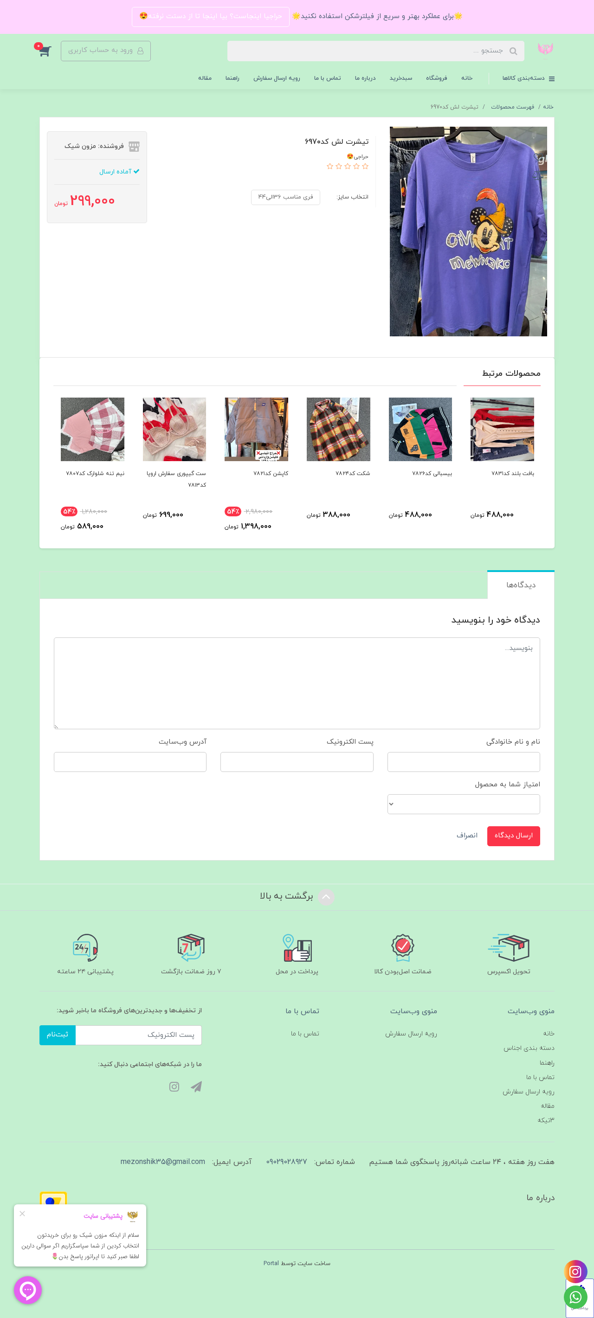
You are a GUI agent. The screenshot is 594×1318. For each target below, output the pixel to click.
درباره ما (365, 78)
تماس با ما (327, 78)
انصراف (467, 836)
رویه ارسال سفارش (276, 78)
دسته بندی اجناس (529, 1048)
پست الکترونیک (350, 742)
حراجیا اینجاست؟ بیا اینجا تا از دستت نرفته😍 (210, 16)
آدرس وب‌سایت (183, 742)
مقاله (205, 78)
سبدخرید (401, 78)
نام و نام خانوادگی (513, 742)
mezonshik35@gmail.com (163, 1162)
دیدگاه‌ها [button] (521, 585)
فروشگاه (436, 78)
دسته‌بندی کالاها (525, 78)
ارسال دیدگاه (514, 836)
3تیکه (546, 1120)
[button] (50, 51)
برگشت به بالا (288, 896)
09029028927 (286, 1162)
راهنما (232, 78)
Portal (271, 1264)
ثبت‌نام (57, 1035)
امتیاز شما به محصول (507, 785)
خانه (466, 78)
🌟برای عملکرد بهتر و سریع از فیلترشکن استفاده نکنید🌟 (376, 16)
